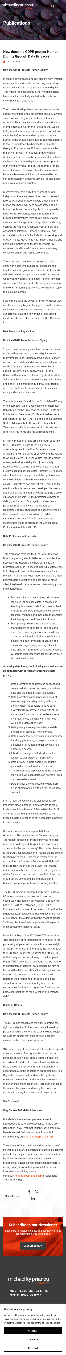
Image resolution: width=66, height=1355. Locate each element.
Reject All (33, 1348)
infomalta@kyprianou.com (38, 1136)
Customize (33, 1339)
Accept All (33, 1331)
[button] (52, 6)
